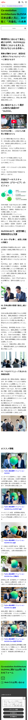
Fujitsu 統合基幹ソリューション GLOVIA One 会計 (14, 542)
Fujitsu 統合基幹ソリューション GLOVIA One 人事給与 (14, 575)
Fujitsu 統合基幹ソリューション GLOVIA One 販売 (14, 607)
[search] (22, 2)
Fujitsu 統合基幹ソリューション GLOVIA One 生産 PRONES (14, 640)
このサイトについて (6, 694)
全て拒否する (13, 713)
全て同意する (13, 716)
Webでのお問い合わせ (14, 682)
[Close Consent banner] (24, 698)
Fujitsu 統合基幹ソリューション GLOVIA (14, 472)
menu (18, 28)
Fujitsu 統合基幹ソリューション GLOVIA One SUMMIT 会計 (14, 508)
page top (24, 693)
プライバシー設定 (13, 709)
